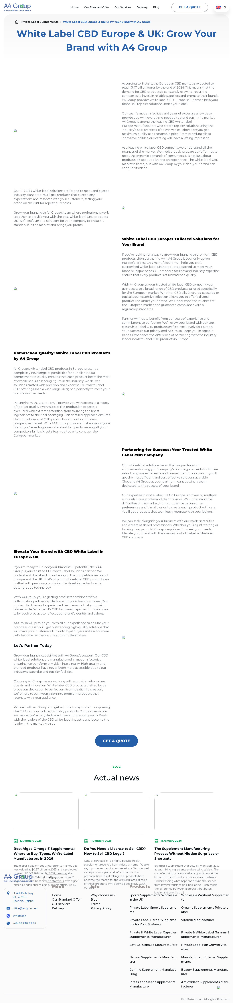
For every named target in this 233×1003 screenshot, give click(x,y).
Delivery (142, 7)
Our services (61, 904)
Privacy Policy (101, 908)
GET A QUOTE (190, 7)
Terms (95, 904)
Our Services (122, 7)
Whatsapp (19, 916)
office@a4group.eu (25, 908)
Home (75, 7)
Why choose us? (103, 895)
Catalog (55, 878)
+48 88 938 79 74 (24, 923)
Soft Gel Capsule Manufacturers (153, 945)
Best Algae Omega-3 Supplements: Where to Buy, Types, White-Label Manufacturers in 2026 (44, 854)
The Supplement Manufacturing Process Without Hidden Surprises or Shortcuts (186, 854)
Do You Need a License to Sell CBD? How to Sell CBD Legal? (115, 851)
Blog (156, 7)
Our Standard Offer (96, 7)
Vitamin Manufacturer (197, 920)
